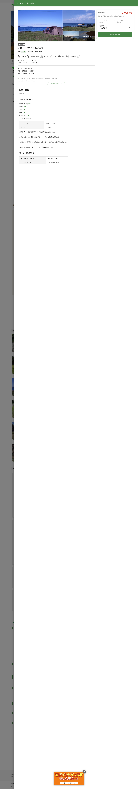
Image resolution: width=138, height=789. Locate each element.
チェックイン (103, 20)
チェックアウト (121, 20)
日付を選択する (115, 34)
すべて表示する (55, 84)
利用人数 (102, 26)
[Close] (17, 3)
